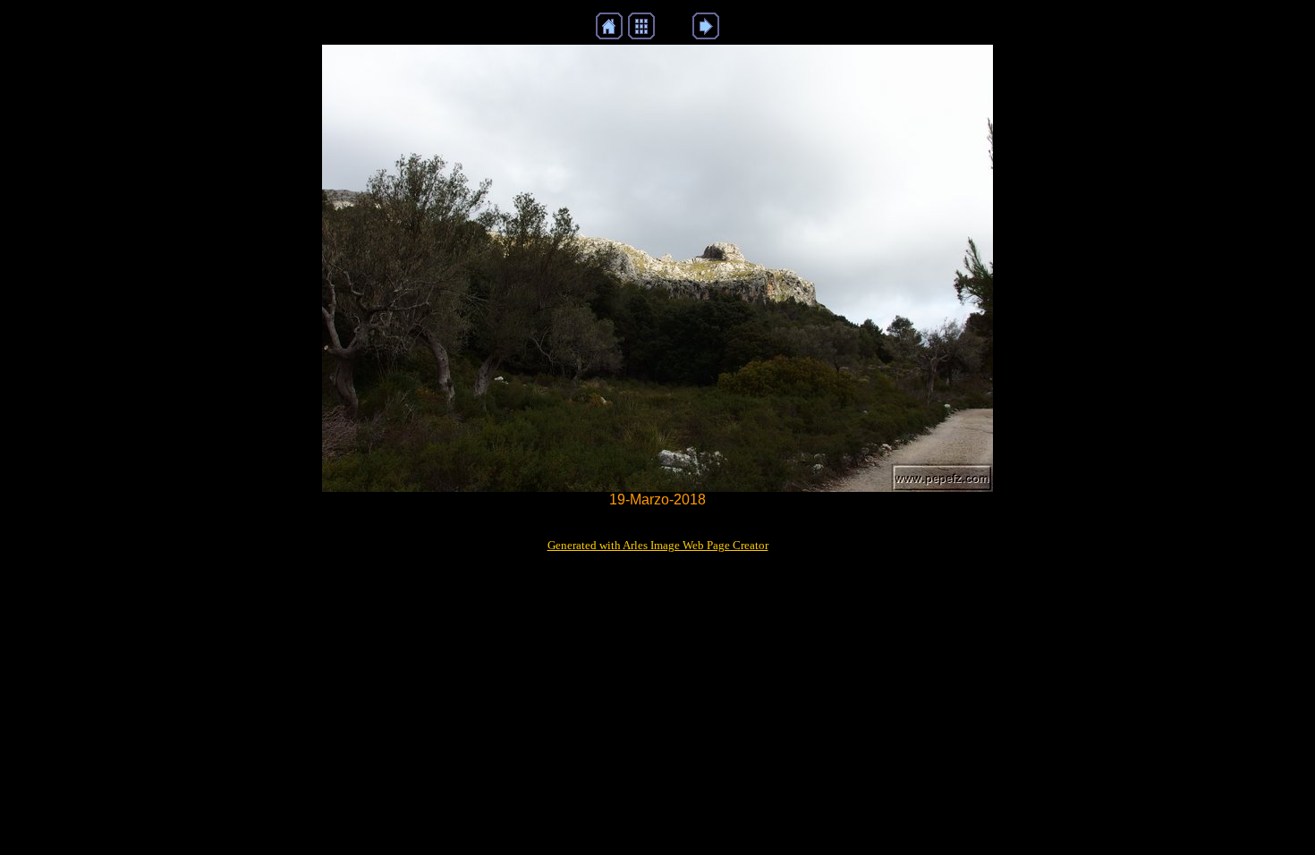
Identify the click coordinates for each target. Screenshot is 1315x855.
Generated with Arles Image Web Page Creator (657, 545)
